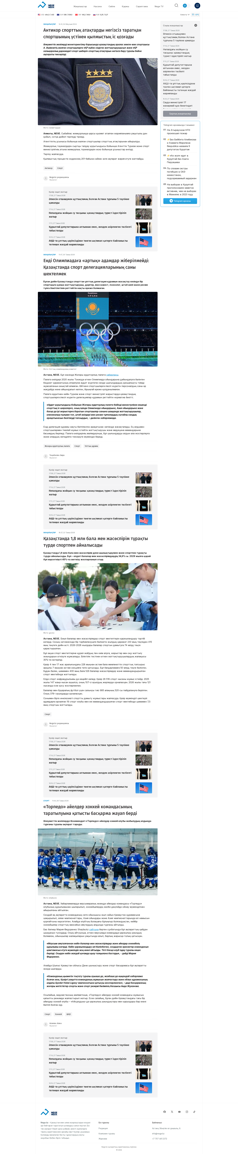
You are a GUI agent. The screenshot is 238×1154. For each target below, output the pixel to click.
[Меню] (197, 6)
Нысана (98, 6)
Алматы (183, 15)
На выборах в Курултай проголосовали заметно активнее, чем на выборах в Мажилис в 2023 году (181, 189)
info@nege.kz (158, 1133)
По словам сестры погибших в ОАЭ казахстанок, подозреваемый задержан (181, 173)
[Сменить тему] (186, 6)
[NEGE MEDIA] (46, 5)
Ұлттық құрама (91, 446)
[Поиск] (176, 5)
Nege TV (159, 6)
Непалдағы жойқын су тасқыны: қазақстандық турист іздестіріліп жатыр (177, 52)
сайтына (94, 929)
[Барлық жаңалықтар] (195, 26)
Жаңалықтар (80, 6)
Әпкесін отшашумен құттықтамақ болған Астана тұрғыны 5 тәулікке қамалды (179, 37)
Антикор (48, 168)
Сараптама (142, 6)
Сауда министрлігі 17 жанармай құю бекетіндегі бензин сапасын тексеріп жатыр (177, 107)
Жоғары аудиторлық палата (57, 446)
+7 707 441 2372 (159, 1138)
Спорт (60, 168)
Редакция (103, 1128)
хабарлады (112, 374)
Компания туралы (107, 1133)
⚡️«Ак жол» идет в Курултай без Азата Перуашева (178, 159)
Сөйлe (112, 6)
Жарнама (103, 1138)
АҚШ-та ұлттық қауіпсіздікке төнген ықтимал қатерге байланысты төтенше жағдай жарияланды (179, 88)
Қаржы (125, 6)
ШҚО (69, 1014)
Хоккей (58, 1014)
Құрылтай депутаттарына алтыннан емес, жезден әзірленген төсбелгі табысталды (177, 69)
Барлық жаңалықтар (180, 113)
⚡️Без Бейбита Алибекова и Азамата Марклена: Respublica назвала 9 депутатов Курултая (181, 144)
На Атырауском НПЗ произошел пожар (178, 132)
